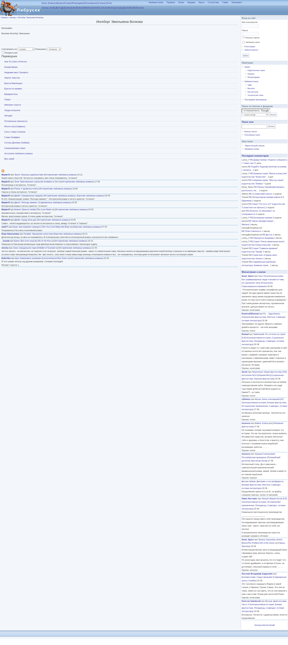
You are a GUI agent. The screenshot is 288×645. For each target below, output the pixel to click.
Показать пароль (252, 38)
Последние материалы (256, 100)
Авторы (13, 18)
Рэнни (17, 189)
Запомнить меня (253, 42)
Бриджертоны (11, 94)
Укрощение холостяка (42, 234)
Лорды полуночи (12, 110)
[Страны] (102, 3)
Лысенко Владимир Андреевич (257, 574)
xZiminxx (246, 399)
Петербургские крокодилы (254, 457)
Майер (258, 423)
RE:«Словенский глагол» (260, 194)
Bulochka (6, 258)
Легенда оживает (29, 202)
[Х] (112, 8)
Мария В (6, 175)
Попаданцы (259, 341)
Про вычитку (253, 92)
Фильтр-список (250, 132)
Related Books (11, 67)
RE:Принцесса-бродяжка (262, 238)
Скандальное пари (27, 248)
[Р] (97, 8)
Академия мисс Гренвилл (16, 72)
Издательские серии (256, 70)
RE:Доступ (267, 235)
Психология (267, 283)
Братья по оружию (13, 89)
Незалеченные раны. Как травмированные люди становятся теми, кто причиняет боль (263, 279)
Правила (171, 2)
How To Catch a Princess (15, 62)
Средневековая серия (14, 148)
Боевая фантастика (276, 402)
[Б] (54, 8)
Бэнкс (15, 227)
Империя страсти (12, 105)
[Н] (88, 8)
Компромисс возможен (31, 258)
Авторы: (45, 8)
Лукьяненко (257, 372)
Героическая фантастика (254, 317)
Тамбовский (258, 334)
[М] (85, 8)
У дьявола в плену (29, 189)
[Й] (77, 8)
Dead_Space (248, 276)
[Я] (133, 8)
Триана (261, 539)
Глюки (225, 2)
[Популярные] (90, 3)
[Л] (82, 8)
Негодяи (8, 116)
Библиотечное (251, 81)
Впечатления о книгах (254, 272)
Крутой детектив (259, 461)
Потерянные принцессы (16, 121)
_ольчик (6, 241)
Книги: (45, 3)
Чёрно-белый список (254, 146)
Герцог (7, 99)
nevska (5, 248)
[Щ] (124, 8)
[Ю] (130, 8)
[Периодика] (77, 3)
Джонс (17, 202)
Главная (4, 18)
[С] (100, 8)
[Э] (127, 8)
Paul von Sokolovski (251, 601)
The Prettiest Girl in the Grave (261, 543)
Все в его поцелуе (29, 241)
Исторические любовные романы (60, 175)
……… (265, 447)
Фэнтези (271, 317)
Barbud (245, 334)
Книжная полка (156, 2)
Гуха (260, 276)
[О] (91, 8)
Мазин (258, 399)
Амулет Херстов (12, 78)
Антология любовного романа (18, 153)
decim (245, 372)
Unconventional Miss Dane (54, 258)
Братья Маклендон (13, 83)
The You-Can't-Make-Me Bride (56, 227)
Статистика (213, 2)
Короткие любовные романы (90, 196)
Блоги (181, 2)
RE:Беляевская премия (261, 218)
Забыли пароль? (251, 50)
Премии (251, 74)
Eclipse (265, 423)
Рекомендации (254, 77)
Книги (247, 67)
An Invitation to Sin (49, 182)
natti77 (5, 227)
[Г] (59, 8)
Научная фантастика (264, 379)
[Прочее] (140, 8)
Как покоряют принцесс (30, 227)
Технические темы (255, 95)
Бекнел (17, 209)
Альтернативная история (259, 338)
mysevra (246, 423)
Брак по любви (29, 209)
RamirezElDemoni (250, 314)
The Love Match (44, 209)
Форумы (191, 2)
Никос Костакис (249, 498)
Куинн (17, 241)
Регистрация (249, 47)
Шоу (17, 258)
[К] (80, 8)
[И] (74, 8)
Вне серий (9, 159)
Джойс (17, 196)
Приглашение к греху (30, 182)
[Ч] (117, 8)
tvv (243, 481)
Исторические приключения (255, 406)
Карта (201, 2)
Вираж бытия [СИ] (278, 498)
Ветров (268, 601)
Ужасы (281, 543)
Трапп (17, 175)
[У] (106, 8)
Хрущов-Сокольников (265, 454)
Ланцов (265, 498)
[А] (51, 8)
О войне (252, 580)
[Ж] (68, 8)
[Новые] (51, 3)
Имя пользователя (250, 22)
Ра (265, 314)
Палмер (27, 234)
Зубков (252, 481)
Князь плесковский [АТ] (273, 399)
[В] (57, 8)
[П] (94, 8)
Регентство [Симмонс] (14, 126)
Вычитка (251, 88)
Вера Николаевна (10, 234)
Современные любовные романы (55, 202)
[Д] (62, 8)
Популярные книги (252, 135)
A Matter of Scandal (46, 248)
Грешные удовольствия (32, 175)
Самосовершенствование (254, 286)
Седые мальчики (264, 577)
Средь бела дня (28, 220)
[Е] (65, 8)
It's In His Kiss (45, 241)
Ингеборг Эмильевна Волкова (30, 18)
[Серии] (67, 3)
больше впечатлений (264, 625)
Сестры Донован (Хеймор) (17, 143)
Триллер (246, 546)
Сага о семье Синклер (14, 132)
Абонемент (237, 2)
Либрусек (28, 10)
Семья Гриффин (12, 137)
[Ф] (109, 8)
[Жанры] (60, 3)
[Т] (103, 8)
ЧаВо (250, 85)
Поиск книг (248, 122)
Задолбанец (274, 314)
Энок (16, 182)
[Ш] (120, 8)
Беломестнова (249, 577)
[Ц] (115, 8)
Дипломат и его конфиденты (270, 481)
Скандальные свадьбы (32, 196)
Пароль (245, 30)
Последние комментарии (255, 156)
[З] (71, 8)
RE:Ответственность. (252, 231)
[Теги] (109, 3)
